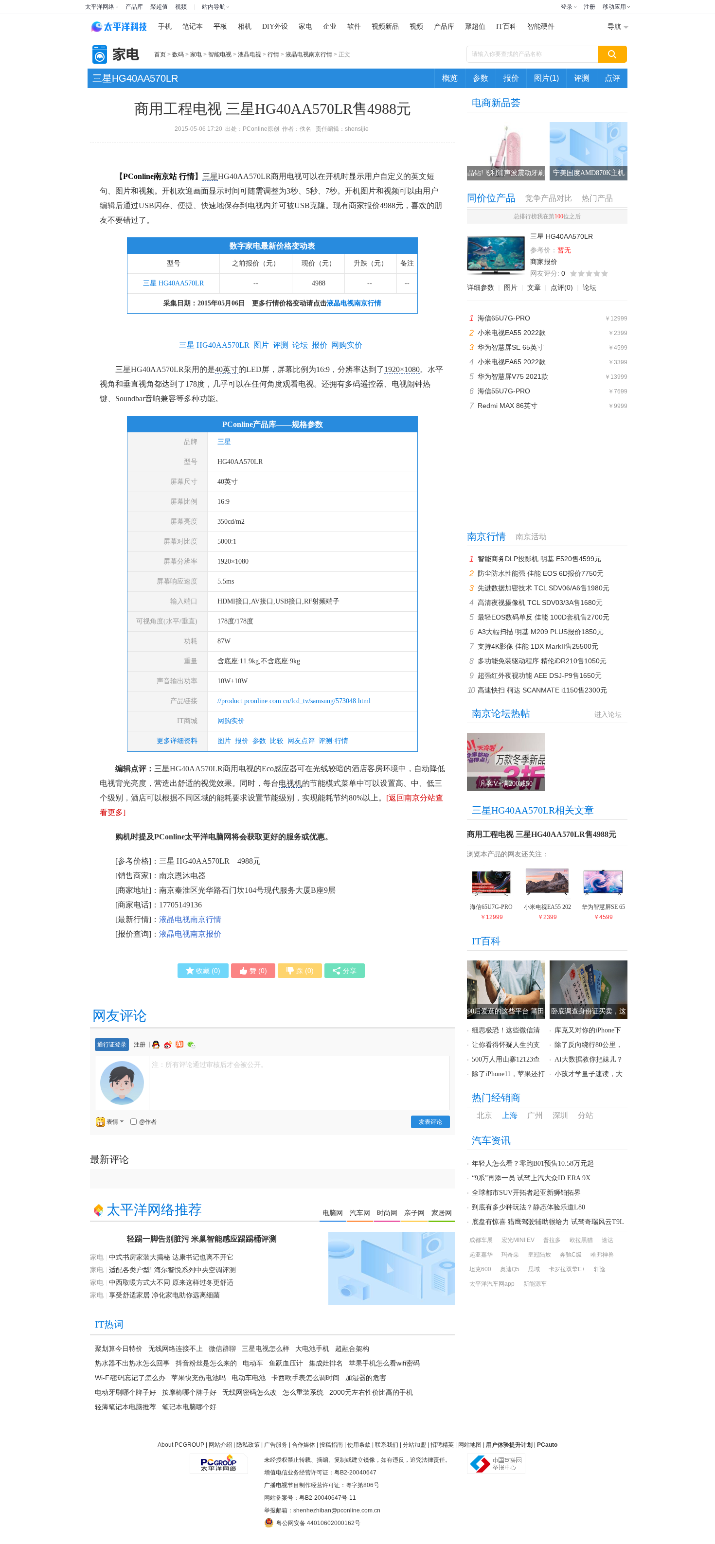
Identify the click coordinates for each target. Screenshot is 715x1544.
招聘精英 (442, 1444)
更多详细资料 (177, 741)
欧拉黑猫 (581, 1240)
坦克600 (480, 1269)
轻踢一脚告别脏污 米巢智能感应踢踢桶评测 (202, 1239)
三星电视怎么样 (265, 1348)
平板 (220, 26)
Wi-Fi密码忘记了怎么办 (130, 1378)
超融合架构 (352, 1348)
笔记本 (192, 26)
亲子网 (414, 1213)
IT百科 (506, 26)
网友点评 (301, 741)
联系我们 (386, 1444)
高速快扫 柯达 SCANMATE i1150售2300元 (542, 690)
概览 (450, 78)
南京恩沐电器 (182, 875)
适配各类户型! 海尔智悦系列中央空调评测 (172, 1270)
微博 (169, 1044)
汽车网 (360, 1213)
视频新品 (385, 26)
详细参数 (480, 287)
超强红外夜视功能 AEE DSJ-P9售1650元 (540, 675)
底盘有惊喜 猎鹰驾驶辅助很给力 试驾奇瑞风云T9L (548, 1221)
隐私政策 (248, 1444)
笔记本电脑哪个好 (189, 1407)
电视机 (290, 783)
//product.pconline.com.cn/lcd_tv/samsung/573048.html (294, 701)
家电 (305, 26)
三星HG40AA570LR (135, 78)
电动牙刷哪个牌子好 (125, 1392)
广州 (535, 1115)
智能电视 (220, 54)
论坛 (589, 287)
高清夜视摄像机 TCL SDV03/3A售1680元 (540, 602)
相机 (244, 26)
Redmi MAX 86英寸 (507, 405)
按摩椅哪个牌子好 (189, 1392)
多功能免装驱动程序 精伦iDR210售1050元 (542, 661)
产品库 (134, 6)
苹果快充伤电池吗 (198, 1378)
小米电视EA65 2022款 (512, 362)
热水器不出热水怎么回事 (132, 1363)
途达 (607, 1240)
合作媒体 (303, 1444)
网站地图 (470, 1444)
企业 (330, 26)
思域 (534, 1269)
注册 (589, 6)
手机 (165, 26)
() (208, 971)
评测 (582, 78)
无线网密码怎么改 (249, 1392)
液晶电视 (249, 54)
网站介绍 (220, 1444)
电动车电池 (249, 1378)
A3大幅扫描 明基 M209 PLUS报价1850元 (541, 632)
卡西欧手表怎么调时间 (305, 1378)
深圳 (560, 1115)
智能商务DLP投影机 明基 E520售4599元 (539, 559)
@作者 (148, 1121)
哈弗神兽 (602, 1254)
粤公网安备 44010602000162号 (318, 1523)
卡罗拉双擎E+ (567, 1269)
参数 (480, 78)
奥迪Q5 (509, 1269)
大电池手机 (312, 1348)
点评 (612, 78)
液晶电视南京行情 (309, 54)
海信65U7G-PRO (504, 318)
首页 (160, 54)
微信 (191, 1044)
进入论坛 (608, 714)
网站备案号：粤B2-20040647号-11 (310, 1497)
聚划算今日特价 (119, 1348)
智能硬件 (540, 26)
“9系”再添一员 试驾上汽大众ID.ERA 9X (531, 1178)
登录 (566, 6)
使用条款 (359, 1444)
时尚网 (387, 1213)
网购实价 (231, 721)
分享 (350, 971)
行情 (273, 54)
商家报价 (543, 262)
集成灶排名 (326, 1363)
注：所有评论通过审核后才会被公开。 (210, 1064)
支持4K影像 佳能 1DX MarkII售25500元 (538, 646)
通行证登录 (111, 1044)
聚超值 (159, 6)
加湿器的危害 (365, 1378)
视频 (181, 6)
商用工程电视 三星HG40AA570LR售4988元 (541, 834)
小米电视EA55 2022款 (512, 333)
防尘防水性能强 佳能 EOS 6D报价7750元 (541, 573)
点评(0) (562, 287)
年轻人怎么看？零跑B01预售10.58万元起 (533, 1163)
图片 (224, 741)
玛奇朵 (510, 1254)
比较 (277, 741)
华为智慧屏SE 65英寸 (511, 347)
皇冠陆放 (539, 1254)
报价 (511, 78)
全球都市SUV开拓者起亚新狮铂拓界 (526, 1192)
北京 (484, 1115)
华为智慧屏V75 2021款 (513, 376)
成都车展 (481, 1240)
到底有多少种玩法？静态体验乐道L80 (528, 1207)
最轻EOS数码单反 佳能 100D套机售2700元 (543, 617)
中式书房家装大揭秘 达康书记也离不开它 (171, 1257)
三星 (210, 176)
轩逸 (600, 1269)
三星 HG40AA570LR (173, 283)
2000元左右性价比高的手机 (371, 1392)
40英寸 (226, 369)
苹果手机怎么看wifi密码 (384, 1363)
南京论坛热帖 (501, 713)
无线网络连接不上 (175, 1348)
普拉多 (552, 1240)
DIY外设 (275, 26)
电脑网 (332, 1213)
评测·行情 (333, 741)
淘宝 (180, 1044)
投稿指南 (331, 1444)
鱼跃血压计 (286, 1363)
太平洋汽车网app (492, 1283)
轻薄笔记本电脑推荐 (125, 1407)
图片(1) (546, 78)
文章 (534, 287)
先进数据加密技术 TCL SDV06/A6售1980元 (543, 588)
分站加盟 (414, 1444)
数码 (178, 54)
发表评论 (430, 1121)
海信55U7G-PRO (504, 391)
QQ (157, 1044)
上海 (510, 1115)
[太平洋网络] (219, 1459)
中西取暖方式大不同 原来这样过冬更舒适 (171, 1282)
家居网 (441, 1213)
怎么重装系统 (303, 1392)
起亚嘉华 (481, 1254)
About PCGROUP (181, 1444)
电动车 (253, 1363)
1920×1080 (402, 369)
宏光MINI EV (518, 1240)
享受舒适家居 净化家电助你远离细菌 (164, 1295)
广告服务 (275, 1444)
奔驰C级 (571, 1254)
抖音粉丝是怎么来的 (206, 1363)
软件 (354, 26)
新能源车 (535, 1283)
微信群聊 (222, 1348)
